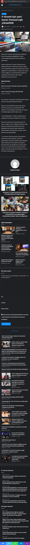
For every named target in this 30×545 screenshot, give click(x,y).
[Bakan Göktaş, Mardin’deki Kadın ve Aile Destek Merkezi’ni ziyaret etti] (6, 344)
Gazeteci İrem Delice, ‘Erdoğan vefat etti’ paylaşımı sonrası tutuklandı (14, 358)
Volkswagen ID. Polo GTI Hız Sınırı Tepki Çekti (15, 401)
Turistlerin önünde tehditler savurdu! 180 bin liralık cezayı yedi (20, 457)
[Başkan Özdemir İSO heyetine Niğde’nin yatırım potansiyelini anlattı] (7, 230)
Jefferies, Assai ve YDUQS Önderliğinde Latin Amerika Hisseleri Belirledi (7, 247)
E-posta (3, 302)
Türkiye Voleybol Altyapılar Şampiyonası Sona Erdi (21, 229)
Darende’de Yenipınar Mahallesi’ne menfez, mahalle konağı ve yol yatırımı (18, 383)
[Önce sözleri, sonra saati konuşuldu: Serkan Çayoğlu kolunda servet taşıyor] (6, 414)
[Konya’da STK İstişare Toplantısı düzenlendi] (6, 435)
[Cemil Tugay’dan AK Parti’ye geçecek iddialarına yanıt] (6, 376)
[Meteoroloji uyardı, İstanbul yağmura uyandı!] (6, 392)
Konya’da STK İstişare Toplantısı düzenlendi (18, 433)
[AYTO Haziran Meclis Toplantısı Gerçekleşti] (22, 248)
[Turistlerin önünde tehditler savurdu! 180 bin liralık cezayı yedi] (6, 458)
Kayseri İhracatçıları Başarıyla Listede (7, 260)
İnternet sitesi (4, 308)
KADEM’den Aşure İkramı (9, 440)
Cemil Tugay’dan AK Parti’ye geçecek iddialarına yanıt (20, 374)
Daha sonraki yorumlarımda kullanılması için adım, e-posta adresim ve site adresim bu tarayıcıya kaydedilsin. (15, 317)
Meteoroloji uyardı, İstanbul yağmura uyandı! (20, 390)
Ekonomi (10, 10)
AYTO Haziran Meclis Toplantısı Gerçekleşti (22, 253)
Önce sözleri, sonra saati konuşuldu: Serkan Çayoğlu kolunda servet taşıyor (20, 413)
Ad (2, 296)
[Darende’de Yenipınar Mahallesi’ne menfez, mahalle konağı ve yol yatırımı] (6, 383)
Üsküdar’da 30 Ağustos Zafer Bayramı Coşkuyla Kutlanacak (13, 406)
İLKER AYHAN (7, 26)
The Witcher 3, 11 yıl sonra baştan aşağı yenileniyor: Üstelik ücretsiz (13, 451)
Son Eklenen (15, 331)
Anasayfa (5, 10)
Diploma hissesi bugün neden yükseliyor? (20, 261)
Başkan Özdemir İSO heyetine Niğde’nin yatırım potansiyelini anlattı (7, 238)
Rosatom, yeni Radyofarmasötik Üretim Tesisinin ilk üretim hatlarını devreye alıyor (14, 364)
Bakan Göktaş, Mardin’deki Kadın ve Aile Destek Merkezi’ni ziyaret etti (20, 343)
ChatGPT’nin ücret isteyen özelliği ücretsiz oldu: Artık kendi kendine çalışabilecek (14, 445)
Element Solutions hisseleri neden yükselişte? (14, 86)
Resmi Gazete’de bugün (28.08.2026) (12, 91)
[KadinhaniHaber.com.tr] (15, 5)
